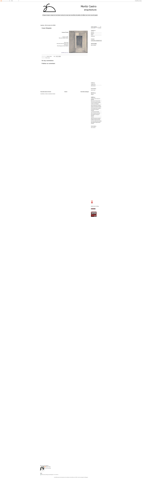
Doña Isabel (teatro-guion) (96, 105)
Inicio (65, 91)
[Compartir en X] (58, 56)
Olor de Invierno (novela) (95, 113)
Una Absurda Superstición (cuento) (95, 123)
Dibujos (92, 94)
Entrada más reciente (45, 91)
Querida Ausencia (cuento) (95, 118)
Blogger (86, 477)
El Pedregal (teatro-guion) (96, 108)
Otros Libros (93, 127)
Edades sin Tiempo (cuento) (96, 106)
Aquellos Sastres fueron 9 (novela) (95, 99)
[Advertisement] (96, 64)
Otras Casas (47, 57)
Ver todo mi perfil (48, 468)
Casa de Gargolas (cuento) (95, 102)
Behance (92, 33)
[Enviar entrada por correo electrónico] (54, 56)
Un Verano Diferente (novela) (96, 121)
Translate (99, 27)
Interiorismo (93, 85)
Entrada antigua (85, 91)
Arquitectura (93, 84)
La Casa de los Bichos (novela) (95, 110)
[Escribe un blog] (57, 56)
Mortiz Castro (48, 466)
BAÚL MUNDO (93, 45)
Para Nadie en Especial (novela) (95, 115)
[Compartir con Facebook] (59, 56)
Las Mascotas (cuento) (95, 111)
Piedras (92, 116)
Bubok (92, 34)
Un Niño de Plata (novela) (95, 119)
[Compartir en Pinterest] (60, 56)
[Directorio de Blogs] (95, 206)
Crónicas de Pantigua (95, 103)
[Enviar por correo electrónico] (56, 56)
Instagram (93, 36)
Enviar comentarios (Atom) (50, 93)
